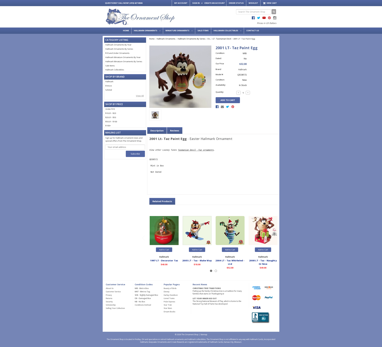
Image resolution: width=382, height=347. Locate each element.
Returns (109, 298)
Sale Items (203, 30)
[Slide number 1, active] (211, 271)
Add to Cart (164, 249)
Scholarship (111, 305)
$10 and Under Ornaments (117, 53)
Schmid (108, 90)
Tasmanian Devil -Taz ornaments (196, 150)
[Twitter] (227, 107)
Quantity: (220, 92)
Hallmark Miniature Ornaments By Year (123, 57)
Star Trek (168, 305)
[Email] (222, 107)
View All (140, 95)
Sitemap (203, 334)
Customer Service (113, 291)
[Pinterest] (232, 107)
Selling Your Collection (115, 308)
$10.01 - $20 (110, 113)
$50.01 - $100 (111, 121)
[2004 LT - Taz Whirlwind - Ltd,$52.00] (230, 231)
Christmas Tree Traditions (207, 288)
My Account (180, 3)
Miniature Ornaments (177, 30)
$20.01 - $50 (110, 117)
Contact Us (252, 30)
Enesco (108, 85)
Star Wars (168, 308)
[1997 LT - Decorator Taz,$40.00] (164, 231)
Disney (166, 291)
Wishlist (253, 3)
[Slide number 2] (216, 271)
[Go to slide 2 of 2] (144, 237)
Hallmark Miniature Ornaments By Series (123, 61)
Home (126, 30)
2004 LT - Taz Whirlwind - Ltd (229, 262)
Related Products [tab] (162, 201)
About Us (110, 288)
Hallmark (109, 81)
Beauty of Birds (170, 288)
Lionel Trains (169, 298)
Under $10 (110, 109)
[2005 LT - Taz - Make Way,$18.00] (197, 231)
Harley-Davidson (171, 295)
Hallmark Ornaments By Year (118, 44)
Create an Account (214, 3)
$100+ (108, 125)
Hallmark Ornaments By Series (119, 49)
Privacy (109, 295)
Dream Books (169, 311)
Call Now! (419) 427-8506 (123, 3)
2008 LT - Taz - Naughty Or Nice (263, 262)
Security (109, 301)
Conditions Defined (143, 305)
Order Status (236, 3)
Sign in (196, 3)
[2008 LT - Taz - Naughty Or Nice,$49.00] (263, 231)
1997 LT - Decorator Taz (164, 260)
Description (157, 130)
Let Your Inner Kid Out (205, 298)
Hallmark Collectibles (226, 30)
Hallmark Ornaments (146, 30)
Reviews (174, 130)
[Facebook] (217, 107)
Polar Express (169, 301)
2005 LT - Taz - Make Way (197, 260)
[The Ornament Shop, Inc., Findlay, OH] (260, 318)
